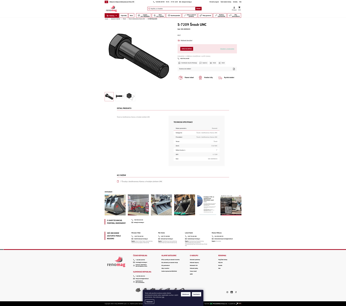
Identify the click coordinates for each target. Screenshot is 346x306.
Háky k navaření (165, 268)
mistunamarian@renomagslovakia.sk (223, 239)
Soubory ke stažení (185, 69)
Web (240, 2)
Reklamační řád (193, 265)
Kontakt (220, 265)
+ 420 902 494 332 (140, 276)
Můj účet (220, 262)
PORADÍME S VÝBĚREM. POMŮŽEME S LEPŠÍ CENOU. (194, 56)
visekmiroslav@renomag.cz (141, 239)
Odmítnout (185, 294)
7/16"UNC (214, 146)
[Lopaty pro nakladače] (138, 291)
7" (216, 150)
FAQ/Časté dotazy (222, 259)
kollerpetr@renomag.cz (167, 239)
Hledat (198, 8)
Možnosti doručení (186, 40)
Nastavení (149, 302)
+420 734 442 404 (192, 236)
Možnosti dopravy (194, 262)
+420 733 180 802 (165, 236)
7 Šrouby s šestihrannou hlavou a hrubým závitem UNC (141, 181)
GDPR (191, 274)
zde (163, 297)
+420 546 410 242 (138, 220)
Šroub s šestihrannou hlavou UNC (206, 133)
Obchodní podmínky (195, 259)
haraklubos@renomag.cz (194, 239)
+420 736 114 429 (184, 58)
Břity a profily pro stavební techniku (170, 259)
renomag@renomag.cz (141, 262)
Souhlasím (196, 294)
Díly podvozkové (165, 265)
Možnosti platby (194, 268)
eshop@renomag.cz (139, 222)
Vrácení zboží (193, 271)
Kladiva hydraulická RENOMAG (169, 271)
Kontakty (235, 2)
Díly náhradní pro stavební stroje (169, 262)
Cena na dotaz (187, 49)
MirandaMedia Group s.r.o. (220, 303)
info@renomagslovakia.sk (142, 278)
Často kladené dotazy (226, 2)
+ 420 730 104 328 (138, 236)
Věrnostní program (214, 2)
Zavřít (210, 66)
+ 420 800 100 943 (140, 260)
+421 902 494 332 (218, 236)
